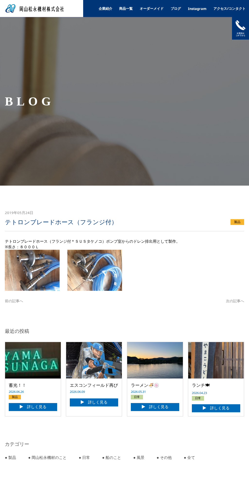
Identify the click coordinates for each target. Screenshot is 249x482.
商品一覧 (126, 8)
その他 (164, 457)
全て (189, 457)
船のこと (111, 457)
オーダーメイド (152, 8)
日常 (84, 457)
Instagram (197, 8)
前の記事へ (14, 300)
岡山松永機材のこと (47, 457)
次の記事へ (235, 300)
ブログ (176, 8)
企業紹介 (105, 8)
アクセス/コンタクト (229, 8)
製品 (10, 457)
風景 (138, 457)
